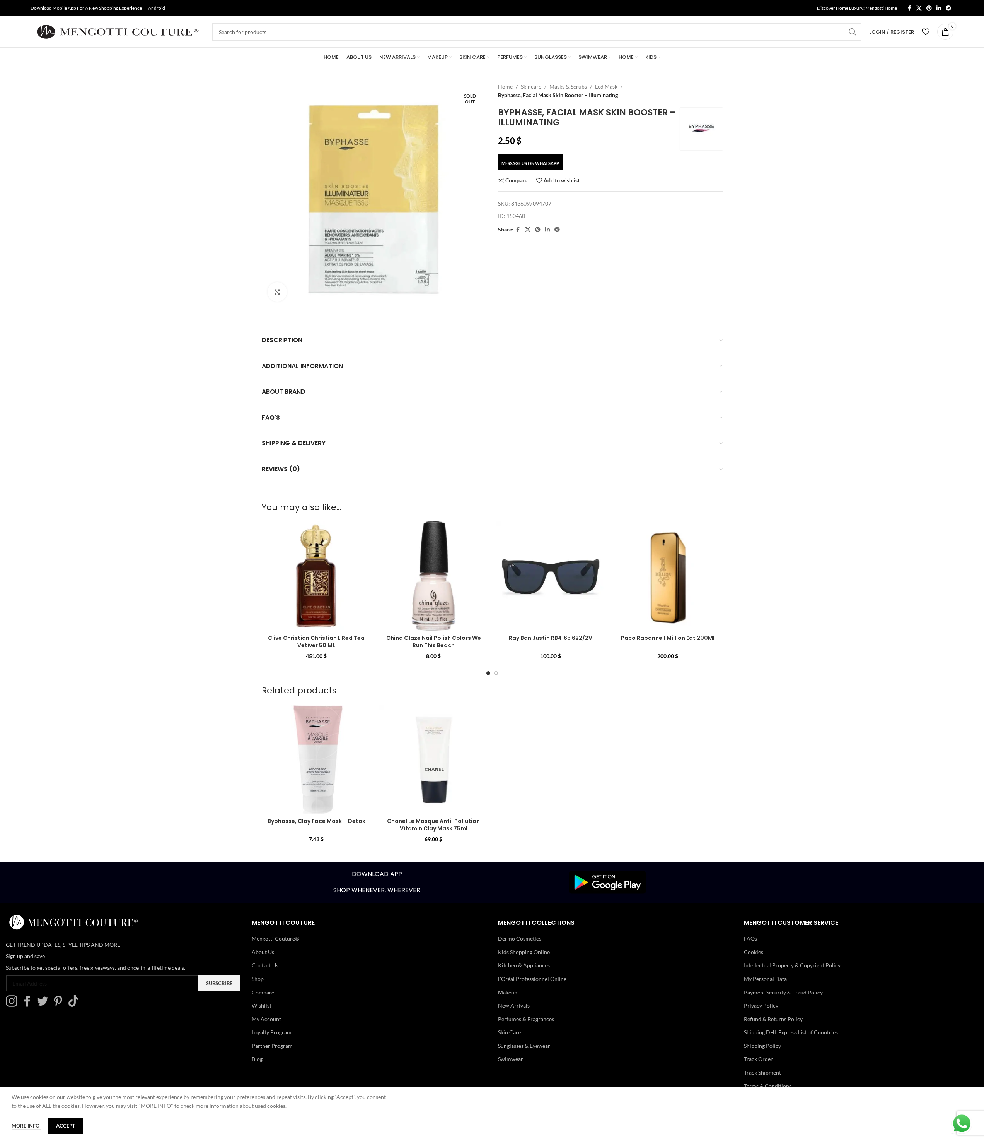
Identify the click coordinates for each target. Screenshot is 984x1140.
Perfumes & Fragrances (526, 1019)
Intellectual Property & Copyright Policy (792, 965)
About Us (263, 952)
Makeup (507, 992)
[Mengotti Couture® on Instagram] (13, 1004)
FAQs (750, 938)
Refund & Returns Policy (773, 1019)
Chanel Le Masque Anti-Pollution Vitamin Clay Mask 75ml (433, 825)
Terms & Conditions (767, 1086)
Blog (257, 1059)
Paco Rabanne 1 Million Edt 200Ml (668, 638)
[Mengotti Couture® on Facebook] (29, 1004)
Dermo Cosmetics (519, 938)
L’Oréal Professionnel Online (532, 978)
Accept (65, 1126)
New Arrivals (514, 1005)
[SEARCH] (852, 32)
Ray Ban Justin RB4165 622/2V (550, 638)
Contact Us (265, 965)
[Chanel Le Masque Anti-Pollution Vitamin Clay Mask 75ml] (433, 759)
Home (505, 86)
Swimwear (510, 1059)
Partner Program (272, 1045)
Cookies (753, 952)
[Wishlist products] (925, 31)
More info (26, 1126)
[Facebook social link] (909, 8)
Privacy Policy (761, 1005)
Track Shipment (762, 1072)
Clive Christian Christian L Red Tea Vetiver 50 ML (316, 642)
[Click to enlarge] (277, 292)
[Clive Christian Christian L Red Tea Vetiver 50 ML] (316, 576)
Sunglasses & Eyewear (524, 1045)
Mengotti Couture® (275, 938)
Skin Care (509, 1032)
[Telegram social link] (948, 8)
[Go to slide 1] (488, 673)
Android (156, 8)
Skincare (531, 86)
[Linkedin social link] (938, 8)
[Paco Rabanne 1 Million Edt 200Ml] (668, 576)
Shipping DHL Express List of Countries (791, 1032)
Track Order (758, 1059)
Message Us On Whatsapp (530, 163)
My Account (266, 1019)
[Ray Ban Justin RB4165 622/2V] (550, 576)
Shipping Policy (762, 1045)
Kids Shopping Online (524, 952)
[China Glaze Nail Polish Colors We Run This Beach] (433, 576)
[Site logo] (118, 31)
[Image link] (607, 881)
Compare (263, 992)
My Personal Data (765, 978)
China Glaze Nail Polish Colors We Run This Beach (433, 642)
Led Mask (606, 86)
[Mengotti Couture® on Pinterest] (60, 1004)
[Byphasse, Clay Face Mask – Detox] (316, 759)
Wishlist (261, 1005)
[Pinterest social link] (929, 8)
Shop (258, 978)
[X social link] (919, 8)
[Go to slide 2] (496, 673)
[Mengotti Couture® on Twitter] (44, 1004)
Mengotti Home (881, 8)
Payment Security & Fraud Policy (783, 992)
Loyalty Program (272, 1032)
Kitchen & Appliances (524, 965)
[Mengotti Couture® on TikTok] (75, 1004)
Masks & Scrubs (568, 86)
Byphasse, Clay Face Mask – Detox (316, 821)
